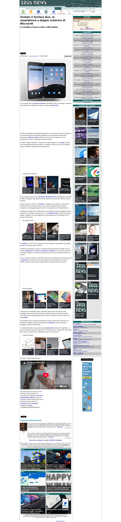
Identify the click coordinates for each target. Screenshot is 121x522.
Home (27, 8)
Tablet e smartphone (78, 353)
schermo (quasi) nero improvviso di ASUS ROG (84, 324)
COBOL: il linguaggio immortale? (81, 330)
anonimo (34, 403)
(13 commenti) (67, 449)
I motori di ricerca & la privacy (80, 351)
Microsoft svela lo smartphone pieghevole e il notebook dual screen (51, 353)
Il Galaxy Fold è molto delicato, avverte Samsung (64, 352)
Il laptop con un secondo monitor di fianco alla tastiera (28, 237)
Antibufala (77, 8)
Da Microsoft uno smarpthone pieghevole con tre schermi (39, 352)
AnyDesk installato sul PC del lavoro (82, 339)
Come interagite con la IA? (79, 333)
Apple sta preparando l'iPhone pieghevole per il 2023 (65, 305)
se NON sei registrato (55, 440)
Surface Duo (54, 105)
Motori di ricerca (77, 350)
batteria (24, 243)
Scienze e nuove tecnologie (80, 341)
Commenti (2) (68, 56)
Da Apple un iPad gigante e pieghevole (65, 189)
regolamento (52, 443)
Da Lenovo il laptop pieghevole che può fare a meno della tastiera (65, 237)
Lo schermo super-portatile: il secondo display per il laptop (40, 305)
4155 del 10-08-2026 (88, 83)
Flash (90, 8)
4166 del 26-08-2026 (88, 38)
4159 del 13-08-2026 (88, 69)
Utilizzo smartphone (78, 354)
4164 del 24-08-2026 (88, 48)
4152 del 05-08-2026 (88, 96)
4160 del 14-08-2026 (88, 64)
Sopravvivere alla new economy (81, 345)
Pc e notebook (76, 323)
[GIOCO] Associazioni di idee (80, 327)
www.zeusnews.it (34, 56)
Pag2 (93, 8)
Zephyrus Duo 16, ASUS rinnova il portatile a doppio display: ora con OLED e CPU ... (27, 191)
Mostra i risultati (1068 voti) (87, 29)
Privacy (75, 338)
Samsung (25, 260)
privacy (62, 515)
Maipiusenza (58, 8)
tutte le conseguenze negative (45, 250)
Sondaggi (71, 8)
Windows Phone (33, 137)
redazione (52, 516)
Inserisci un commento (36, 440)
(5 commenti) (42, 494)
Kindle (25, 317)
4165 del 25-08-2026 (88, 43)
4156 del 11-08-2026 (88, 78)
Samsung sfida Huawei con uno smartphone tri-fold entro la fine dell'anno (40, 191)
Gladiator (23, 431)
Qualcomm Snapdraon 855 (47, 196)
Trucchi (52, 8)
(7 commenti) (42, 449)
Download (82, 8)
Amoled (41, 204)
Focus (42, 8)
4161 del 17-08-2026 (88, 60)
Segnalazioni (65, 8)
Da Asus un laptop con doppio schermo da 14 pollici (40, 237)
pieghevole (29, 250)
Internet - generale (77, 332)
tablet (62, 142)
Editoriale (31, 8)
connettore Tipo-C (53, 213)
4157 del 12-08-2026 (88, 73)
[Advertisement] (32, 40)
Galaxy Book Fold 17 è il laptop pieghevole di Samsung (28, 305)
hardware (51, 322)
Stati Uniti (50, 328)
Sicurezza (47, 8)
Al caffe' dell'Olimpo (78, 326)
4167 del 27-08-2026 (88, 34)
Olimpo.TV (76, 329)
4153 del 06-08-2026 (88, 91)
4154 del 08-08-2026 (88, 87)
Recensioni (37, 8)
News (87, 8)
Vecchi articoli (87, 102)
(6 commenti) (42, 471)
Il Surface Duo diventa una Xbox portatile (51, 305)
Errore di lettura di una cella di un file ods (83, 336)
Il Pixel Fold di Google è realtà (51, 236)
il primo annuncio (39, 103)
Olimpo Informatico (87, 321)
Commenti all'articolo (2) (30, 420)
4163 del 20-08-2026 (88, 52)
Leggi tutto (60, 427)
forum (45, 517)
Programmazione (77, 335)
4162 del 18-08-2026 (88, 56)
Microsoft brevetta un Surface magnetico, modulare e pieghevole (27, 353)
